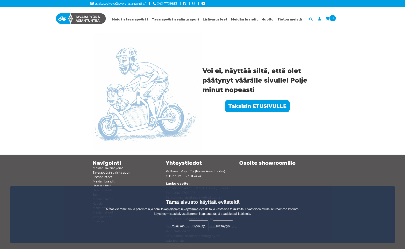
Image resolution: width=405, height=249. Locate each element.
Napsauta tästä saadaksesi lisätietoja (224, 213)
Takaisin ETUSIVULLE (257, 106)
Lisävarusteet (215, 19)
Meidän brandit (244, 19)
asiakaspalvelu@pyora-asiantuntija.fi (120, 3)
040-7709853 (166, 3)
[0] (327, 19)
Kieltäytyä (223, 225)
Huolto (268, 19)
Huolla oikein (102, 186)
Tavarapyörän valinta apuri (175, 19)
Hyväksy (198, 225)
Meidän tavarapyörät (130, 19)
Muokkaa (178, 225)
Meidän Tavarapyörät (108, 168)
